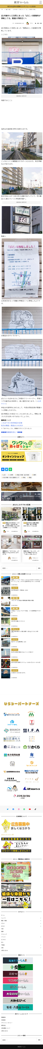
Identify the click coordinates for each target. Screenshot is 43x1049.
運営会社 (3, 1025)
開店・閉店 (39, 23)
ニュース (3, 918)
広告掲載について (5, 1028)
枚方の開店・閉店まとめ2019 (12, 425)
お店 (2, 928)
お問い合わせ (4, 950)
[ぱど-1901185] (22, 50)
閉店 (30, 477)
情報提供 (3, 1017)
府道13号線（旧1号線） (23, 475)
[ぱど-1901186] (22, 381)
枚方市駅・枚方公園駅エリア (11, 477)
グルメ (3, 923)
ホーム (3, 915)
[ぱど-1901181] (21, 268)
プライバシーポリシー (6, 1023)
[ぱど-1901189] (22, 145)
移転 (24, 477)
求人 (2, 942)
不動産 (3, 945)
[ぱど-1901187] (22, 352)
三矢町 (11, 475)
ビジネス (3, 939)
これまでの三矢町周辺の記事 (11, 423)
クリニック (4, 934)
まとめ (3, 926)
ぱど (4, 475)
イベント (3, 937)
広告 (2, 947)
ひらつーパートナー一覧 (7, 834)
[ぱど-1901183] (22, 180)
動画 (2, 931)
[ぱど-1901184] (22, 79)
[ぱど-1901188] (22, 320)
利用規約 (3, 1020)
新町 (34, 475)
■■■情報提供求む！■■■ (11, 432)
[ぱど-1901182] (22, 219)
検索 (39, 568)
